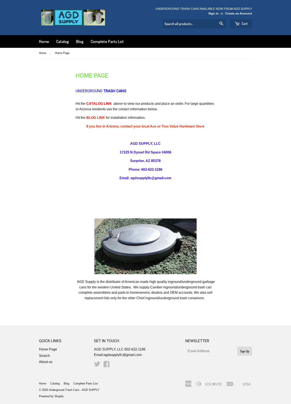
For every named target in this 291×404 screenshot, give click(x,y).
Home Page (48, 349)
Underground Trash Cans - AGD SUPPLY (74, 389)
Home (44, 41)
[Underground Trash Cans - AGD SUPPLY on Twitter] (97, 365)
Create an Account (238, 13)
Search (44, 355)
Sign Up (244, 351)
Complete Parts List (107, 41)
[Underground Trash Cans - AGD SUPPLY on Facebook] (106, 365)
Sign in (213, 13)
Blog (80, 41)
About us (45, 362)
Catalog (62, 41)
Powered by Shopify (51, 396)
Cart (244, 23)
